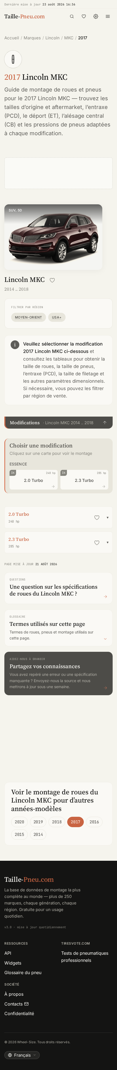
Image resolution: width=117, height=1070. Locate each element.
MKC (68, 37)
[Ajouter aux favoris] (52, 280)
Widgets (12, 963)
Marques (32, 37)
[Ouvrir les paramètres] (96, 16)
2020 (19, 822)
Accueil (11, 37)
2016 (94, 822)
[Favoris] (84, 16)
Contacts (13, 1004)
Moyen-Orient (28, 317)
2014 (38, 834)
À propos (13, 994)
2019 (38, 822)
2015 (19, 834)
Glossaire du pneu (22, 972)
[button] (58, 423)
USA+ (57, 317)
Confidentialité (19, 1013)
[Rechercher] (72, 16)
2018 (56, 822)
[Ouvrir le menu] (108, 16)
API (7, 953)
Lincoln (52, 37)
